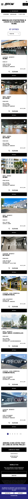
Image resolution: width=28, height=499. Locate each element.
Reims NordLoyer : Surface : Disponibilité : (14, 259)
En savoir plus (14, 495)
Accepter (7, 493)
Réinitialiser (13, 14)
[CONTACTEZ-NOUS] (26, 4)
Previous (3, 47)
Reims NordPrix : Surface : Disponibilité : (14, 102)
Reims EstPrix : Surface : (14, 220)
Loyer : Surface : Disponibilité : (14, 298)
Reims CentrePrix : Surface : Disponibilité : (14, 181)
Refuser (20, 493)
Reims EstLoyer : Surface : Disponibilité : (14, 63)
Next (25, 47)
